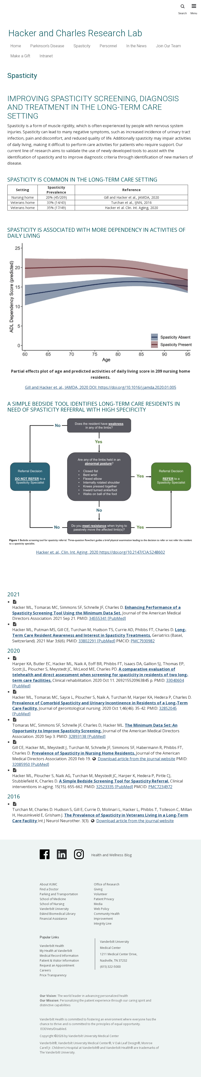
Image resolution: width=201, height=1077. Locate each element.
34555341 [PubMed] (107, 618)
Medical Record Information (59, 956)
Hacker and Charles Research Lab (75, 33)
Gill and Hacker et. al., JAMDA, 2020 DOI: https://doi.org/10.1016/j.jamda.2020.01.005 (100, 387)
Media (98, 904)
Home (16, 46)
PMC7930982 (143, 641)
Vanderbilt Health (52, 946)
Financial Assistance (53, 919)
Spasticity (82, 46)
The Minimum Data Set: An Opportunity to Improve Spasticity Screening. (94, 728)
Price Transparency (53, 975)
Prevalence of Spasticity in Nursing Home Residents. (84, 753)
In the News (136, 46)
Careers (45, 970)
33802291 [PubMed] (96, 641)
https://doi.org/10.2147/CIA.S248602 (132, 552)
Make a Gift (20, 56)
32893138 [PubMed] (87, 736)
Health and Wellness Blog (111, 855)
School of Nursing (52, 904)
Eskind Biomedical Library (57, 914)
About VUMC (48, 884)
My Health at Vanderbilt (56, 951)
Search (182, 13)
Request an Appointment (57, 965)
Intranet (46, 56)
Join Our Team (168, 46)
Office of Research (106, 884)
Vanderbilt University (54, 909)
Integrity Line (103, 923)
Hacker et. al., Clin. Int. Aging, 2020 (67, 552)
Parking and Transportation (59, 894)
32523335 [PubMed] (114, 786)
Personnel (108, 46)
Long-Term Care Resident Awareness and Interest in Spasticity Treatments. (99, 632)
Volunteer (100, 894)
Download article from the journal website (136, 758)
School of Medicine (53, 899)
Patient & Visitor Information (59, 960)
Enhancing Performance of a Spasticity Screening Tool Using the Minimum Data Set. (96, 610)
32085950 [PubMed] (30, 764)
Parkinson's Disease (47, 46)
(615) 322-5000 (110, 967)
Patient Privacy (104, 899)
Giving (98, 889)
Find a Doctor (49, 889)
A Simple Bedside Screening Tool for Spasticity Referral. (114, 781)
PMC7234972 (160, 786)
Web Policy (101, 909)
